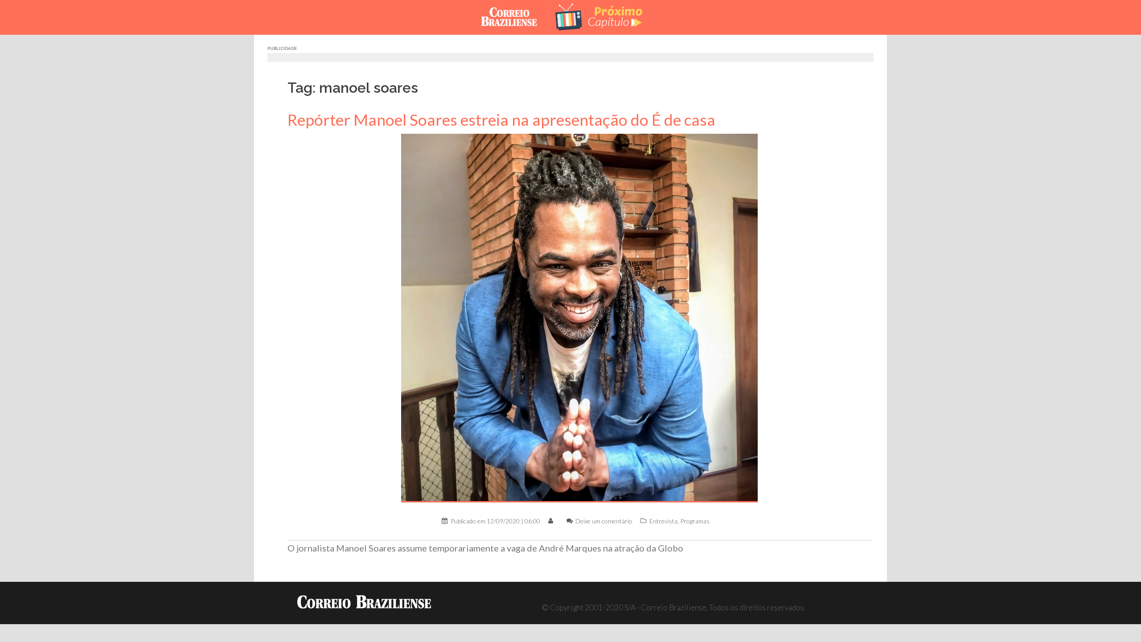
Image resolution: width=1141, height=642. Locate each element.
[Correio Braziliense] (516, 16)
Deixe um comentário (603, 521)
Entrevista (663, 521)
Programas (695, 521)
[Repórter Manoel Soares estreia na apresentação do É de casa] (579, 317)
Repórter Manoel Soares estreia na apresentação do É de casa (501, 119)
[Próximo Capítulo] (606, 16)
